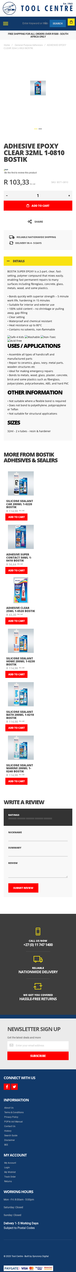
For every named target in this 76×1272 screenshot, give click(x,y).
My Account (10, 1163)
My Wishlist (10, 1172)
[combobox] (35, 23)
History (7, 1131)
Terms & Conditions (14, 1112)
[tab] (38, 261)
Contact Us (9, 1126)
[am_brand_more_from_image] (20, 483)
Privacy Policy (11, 1117)
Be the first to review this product (20, 172)
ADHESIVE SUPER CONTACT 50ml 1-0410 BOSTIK (19, 557)
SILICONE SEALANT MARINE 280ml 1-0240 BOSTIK (19, 768)
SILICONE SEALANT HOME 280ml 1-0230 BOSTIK (20, 661)
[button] (36, 129)
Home (7, 45)
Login (7, 1167)
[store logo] (38, 8)
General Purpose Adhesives (29, 45)
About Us (8, 1108)
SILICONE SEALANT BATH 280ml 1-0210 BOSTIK (20, 715)
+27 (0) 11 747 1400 (38, 944)
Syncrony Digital (40, 1256)
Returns (8, 1181)
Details (19, 261)
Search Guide (10, 1135)
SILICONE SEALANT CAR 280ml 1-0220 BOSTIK (19, 504)
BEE (6, 1144)
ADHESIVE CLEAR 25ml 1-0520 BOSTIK (20, 609)
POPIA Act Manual (13, 1121)
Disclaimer (9, 1140)
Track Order (10, 1176)
